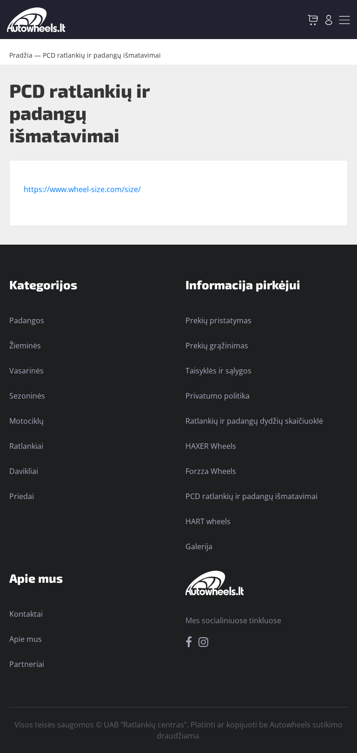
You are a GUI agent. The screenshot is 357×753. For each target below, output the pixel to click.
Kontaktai (26, 614)
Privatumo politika (217, 396)
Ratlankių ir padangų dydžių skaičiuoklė (254, 421)
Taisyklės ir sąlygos (218, 371)
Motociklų (26, 421)
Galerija (198, 546)
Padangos (26, 320)
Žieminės (25, 345)
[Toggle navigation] (344, 20)
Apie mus (25, 639)
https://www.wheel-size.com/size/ (82, 189)
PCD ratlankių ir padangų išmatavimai (102, 55)
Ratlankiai (26, 446)
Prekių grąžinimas (216, 345)
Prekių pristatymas (218, 320)
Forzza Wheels (210, 471)
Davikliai (23, 471)
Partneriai (26, 664)
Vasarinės (26, 371)
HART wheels (208, 521)
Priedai (21, 496)
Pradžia (21, 55)
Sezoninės (27, 396)
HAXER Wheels (210, 446)
